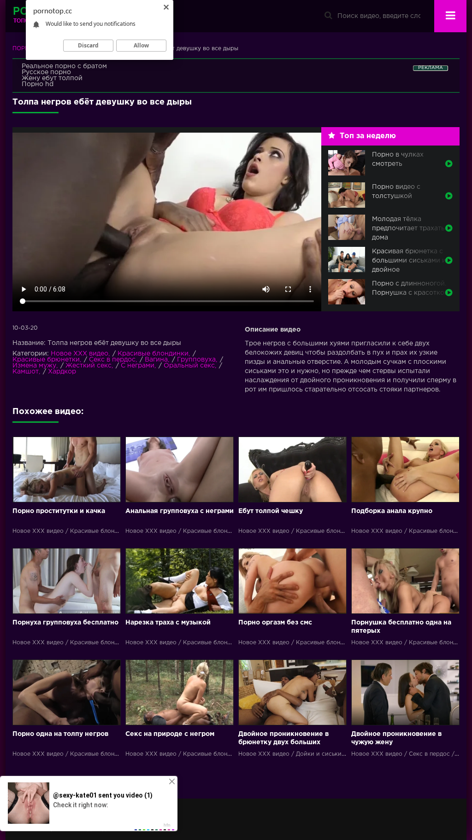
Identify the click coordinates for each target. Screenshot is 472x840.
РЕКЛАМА (430, 68)
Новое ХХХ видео (79, 353)
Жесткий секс (88, 365)
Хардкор (62, 371)
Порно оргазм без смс (275, 622)
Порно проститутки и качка (58, 511)
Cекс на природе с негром (169, 734)
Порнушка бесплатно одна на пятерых (401, 627)
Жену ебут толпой (52, 78)
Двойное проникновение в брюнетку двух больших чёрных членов (283, 739)
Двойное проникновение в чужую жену (396, 738)
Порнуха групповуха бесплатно (65, 622)
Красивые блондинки (153, 353)
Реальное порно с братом (64, 66)
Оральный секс (189, 365)
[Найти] (328, 16)
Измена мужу (34, 365)
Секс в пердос (112, 359)
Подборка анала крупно (391, 511)
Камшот (25, 371)
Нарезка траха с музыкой (168, 622)
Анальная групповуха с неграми (179, 511)
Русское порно (46, 72)
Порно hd (37, 84)
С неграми (137, 365)
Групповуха (196, 359)
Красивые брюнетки (46, 359)
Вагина (156, 359)
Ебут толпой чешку (270, 511)
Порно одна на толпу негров (60, 734)
